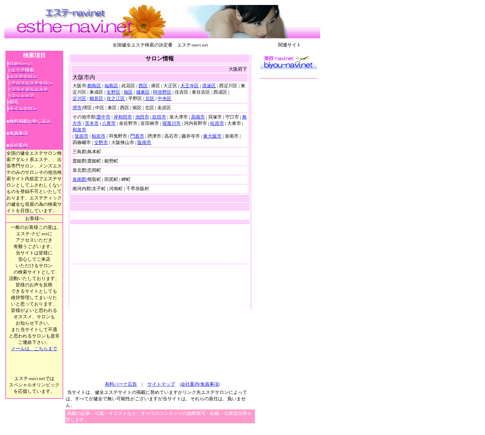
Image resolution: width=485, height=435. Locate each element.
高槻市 (198, 117)
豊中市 (103, 117)
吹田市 (158, 117)
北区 (149, 98)
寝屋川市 (171, 123)
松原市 (217, 123)
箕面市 (81, 136)
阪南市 (144, 142)
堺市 (77, 107)
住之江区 (116, 98)
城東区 (143, 92)
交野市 (101, 142)
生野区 (113, 92)
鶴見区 (96, 98)
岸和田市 (123, 117)
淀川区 (79, 98)
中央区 (164, 98)
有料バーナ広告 (121, 384)
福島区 (111, 85)
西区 (143, 85)
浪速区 (209, 85)
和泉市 (79, 129)
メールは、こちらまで (34, 348)
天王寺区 (189, 85)
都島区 (94, 85)
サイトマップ (161, 384)
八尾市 (109, 123)
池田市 (142, 117)
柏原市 (98, 136)
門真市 (137, 136)
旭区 (128, 92)
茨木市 (92, 123)
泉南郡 (79, 179)
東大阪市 (212, 136)
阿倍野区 (162, 92)
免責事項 (209, 384)
